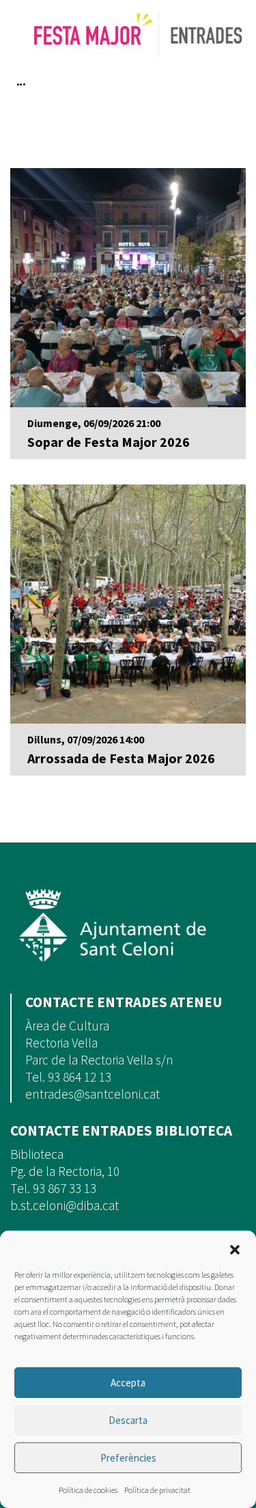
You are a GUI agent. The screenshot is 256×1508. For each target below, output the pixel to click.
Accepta (128, 1382)
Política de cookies (88, 1490)
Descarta (128, 1420)
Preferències (128, 1457)
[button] (235, 1248)
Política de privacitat (157, 1490)
